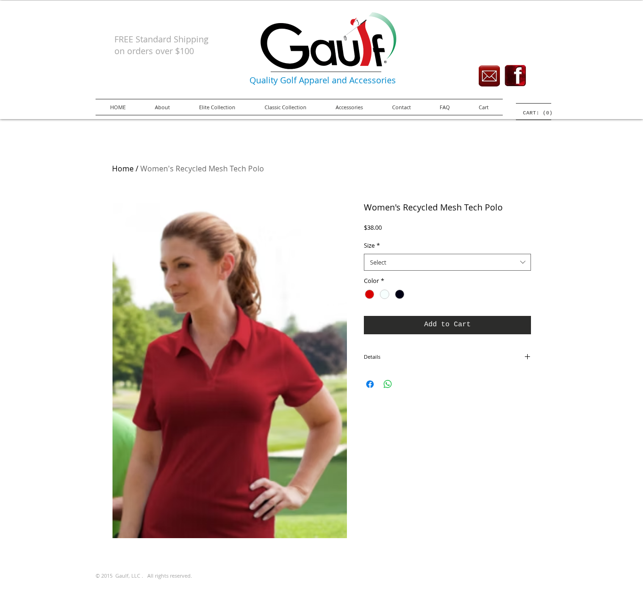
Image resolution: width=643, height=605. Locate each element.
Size (372, 245)
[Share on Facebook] (370, 384)
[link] (534, 113)
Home (123, 168)
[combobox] (447, 262)
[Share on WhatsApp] (388, 384)
